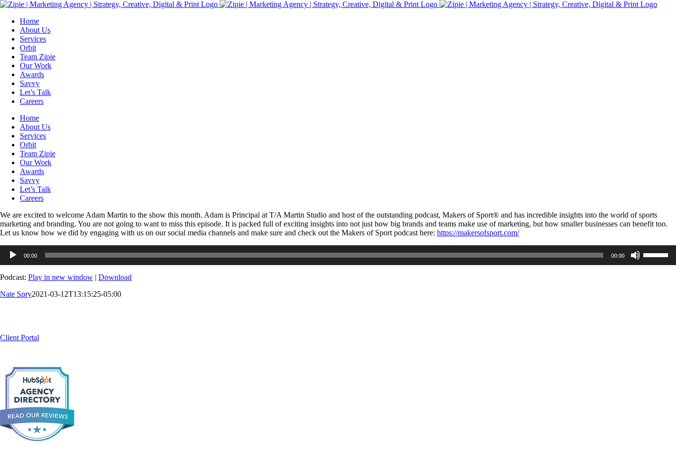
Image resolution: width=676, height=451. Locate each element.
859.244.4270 (22, 328)
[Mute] (635, 255)
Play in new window (60, 277)
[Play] (13, 255)
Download (115, 277)
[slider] (657, 254)
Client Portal (19, 337)
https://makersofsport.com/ (478, 232)
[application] (338, 255)
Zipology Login (69, 337)
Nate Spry (16, 294)
